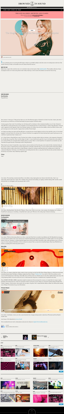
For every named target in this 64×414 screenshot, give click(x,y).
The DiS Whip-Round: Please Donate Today (8, 392)
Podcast (19, 10)
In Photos (13, 10)
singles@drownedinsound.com (40, 322)
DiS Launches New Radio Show (6, 379)
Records (5, 10)
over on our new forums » (37, 15)
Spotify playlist (43, 69)
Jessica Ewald (19, 319)
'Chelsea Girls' (38, 274)
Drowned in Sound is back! (19, 346)
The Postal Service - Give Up (20, 379)
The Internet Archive (36, 16)
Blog (16, 10)
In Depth (8, 10)
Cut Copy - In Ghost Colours (53, 379)
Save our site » (32, 7)
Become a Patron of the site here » (12, 326)
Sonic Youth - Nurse (19, 392)
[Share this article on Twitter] (4, 327)
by (5, 57)
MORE (61, 371)
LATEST (2, 342)
